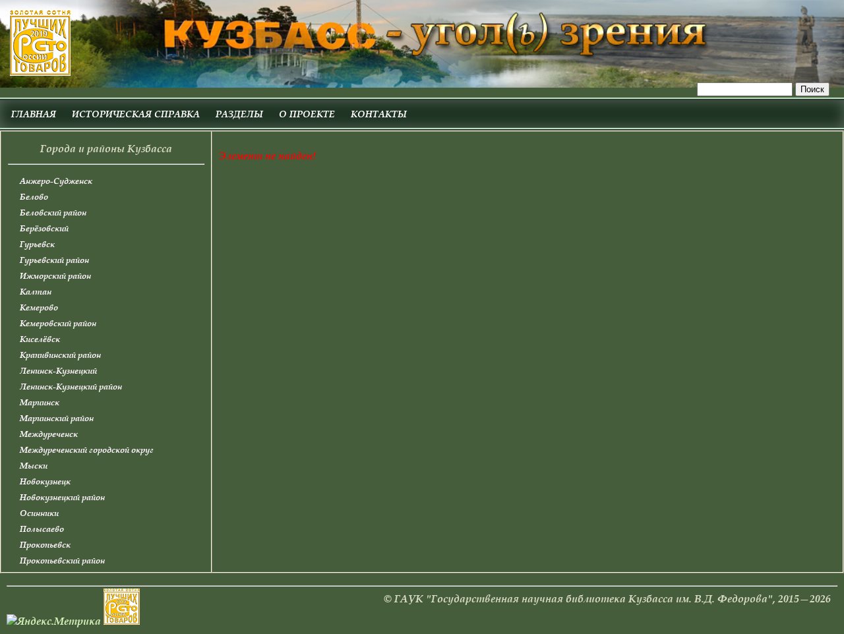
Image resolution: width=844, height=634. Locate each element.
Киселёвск (40, 339)
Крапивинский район (60, 354)
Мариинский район (57, 418)
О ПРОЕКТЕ (307, 114)
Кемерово (39, 307)
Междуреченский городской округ (87, 449)
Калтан (35, 291)
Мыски (33, 465)
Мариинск (39, 402)
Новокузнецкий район (62, 497)
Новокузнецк (45, 481)
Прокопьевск (45, 544)
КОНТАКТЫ (379, 114)
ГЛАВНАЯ (33, 114)
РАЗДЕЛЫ (239, 114)
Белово (34, 196)
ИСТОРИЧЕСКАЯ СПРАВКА (136, 114)
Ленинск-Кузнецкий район (71, 386)
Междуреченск (49, 434)
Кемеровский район (58, 323)
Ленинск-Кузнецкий (58, 370)
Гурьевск (37, 244)
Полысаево (42, 528)
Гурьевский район (54, 260)
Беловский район (53, 212)
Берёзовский (44, 228)
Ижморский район (55, 275)
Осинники (39, 513)
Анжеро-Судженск (56, 181)
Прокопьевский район (62, 560)
